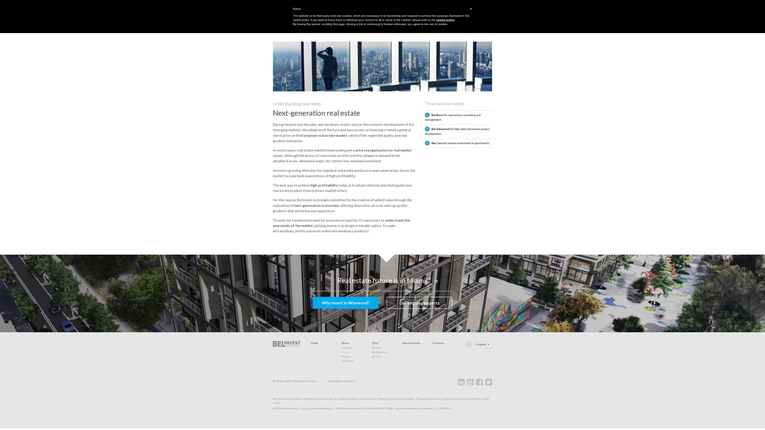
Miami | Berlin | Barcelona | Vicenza (296, 381)
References (347, 361)
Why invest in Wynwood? (346, 302)
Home (314, 343)
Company (347, 347)
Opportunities (411, 343)
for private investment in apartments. (461, 143)
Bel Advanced (379, 352)
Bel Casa (377, 356)
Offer (375, 343)
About (345, 343)
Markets (346, 356)
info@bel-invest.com (343, 381)
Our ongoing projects (419, 302)
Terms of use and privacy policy (396, 398)
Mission (345, 352)
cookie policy (445, 20)
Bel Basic (377, 347)
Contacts (438, 343)
